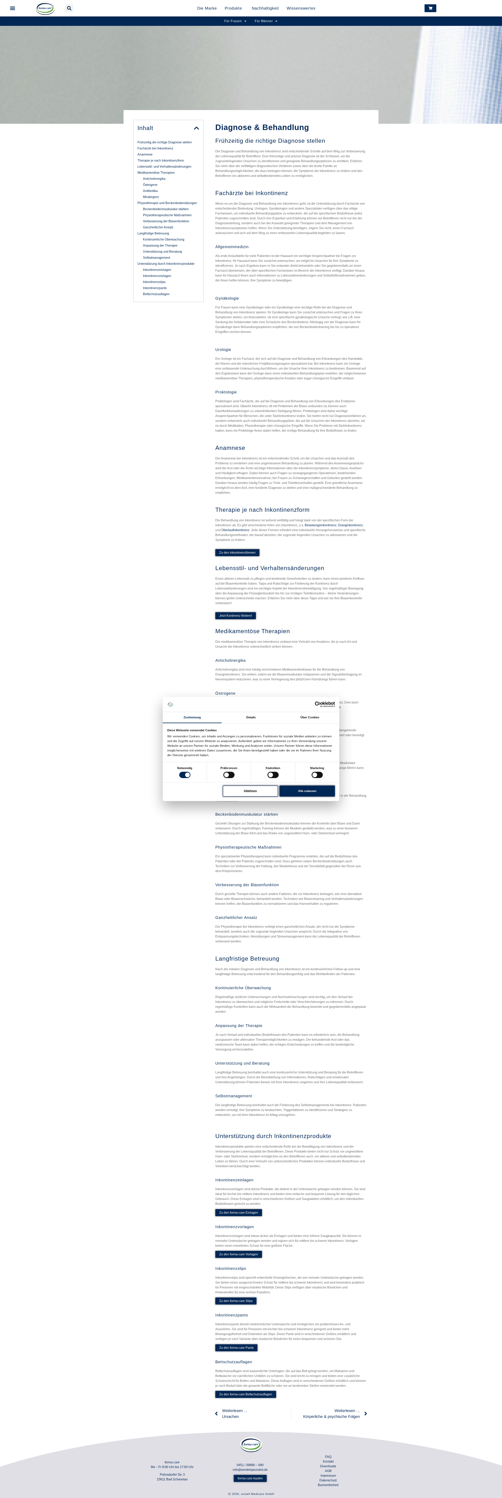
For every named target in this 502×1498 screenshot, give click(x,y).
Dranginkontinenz (350, 525)
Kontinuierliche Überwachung (163, 239)
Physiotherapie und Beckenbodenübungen (167, 203)
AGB (328, 1471)
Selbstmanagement (156, 257)
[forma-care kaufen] (430, 8)
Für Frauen (233, 21)
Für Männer (264, 21)
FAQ (328, 1456)
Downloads (328, 1466)
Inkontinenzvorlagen (157, 276)
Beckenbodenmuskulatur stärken (166, 209)
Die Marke (207, 8)
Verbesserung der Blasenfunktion (166, 221)
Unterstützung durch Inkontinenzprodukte (166, 263)
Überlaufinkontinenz (235, 530)
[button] (12, 8)
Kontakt (328, 1461)
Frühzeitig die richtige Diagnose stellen (164, 142)
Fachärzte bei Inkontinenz (155, 148)
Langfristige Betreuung (153, 233)
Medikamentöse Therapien (156, 172)
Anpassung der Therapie (160, 245)
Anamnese (145, 154)
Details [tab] (251, 717)
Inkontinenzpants (155, 288)
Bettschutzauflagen (156, 294)
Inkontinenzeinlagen (157, 269)
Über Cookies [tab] (309, 717)
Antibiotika (150, 191)
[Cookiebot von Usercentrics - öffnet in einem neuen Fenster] (318, 704)
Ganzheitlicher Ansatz (158, 227)
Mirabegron (151, 197)
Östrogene (150, 184)
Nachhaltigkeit (265, 8)
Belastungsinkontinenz (320, 525)
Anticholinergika (154, 178)
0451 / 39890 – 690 (250, 1465)
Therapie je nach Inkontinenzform (160, 160)
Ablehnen (250, 791)
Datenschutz (328, 1480)
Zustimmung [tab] (192, 717)
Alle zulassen (307, 791)
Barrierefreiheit (328, 1485)
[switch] (229, 775)
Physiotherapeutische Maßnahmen (167, 215)
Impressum (328, 1475)
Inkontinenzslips (154, 282)
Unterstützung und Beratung (162, 251)
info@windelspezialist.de (250, 1469)
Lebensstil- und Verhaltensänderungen (164, 166)
